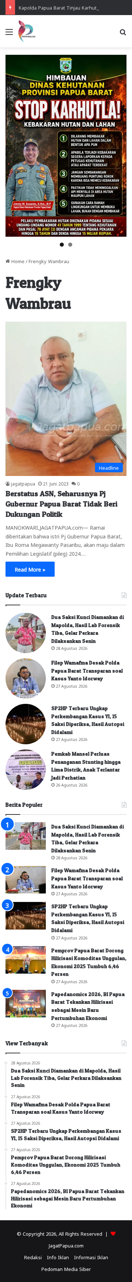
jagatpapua (23, 483)
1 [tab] (62, 245)
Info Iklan (58, 1257)
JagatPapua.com (66, 1245)
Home (17, 261)
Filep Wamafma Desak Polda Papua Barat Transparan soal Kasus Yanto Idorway (87, 670)
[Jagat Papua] (26, 31)
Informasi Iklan (91, 1257)
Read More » (30, 569)
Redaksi (33, 1257)
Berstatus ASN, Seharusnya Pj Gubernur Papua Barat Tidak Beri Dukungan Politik (61, 504)
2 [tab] (70, 245)
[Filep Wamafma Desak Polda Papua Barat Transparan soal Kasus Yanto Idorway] (26, 678)
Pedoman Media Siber (66, 1268)
